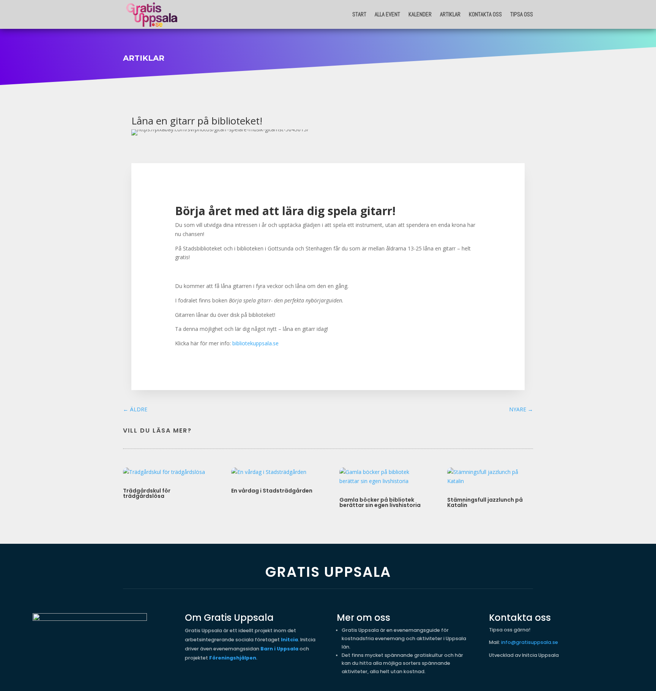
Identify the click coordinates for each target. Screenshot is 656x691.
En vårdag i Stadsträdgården (271, 490)
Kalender (420, 14)
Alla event (387, 14)
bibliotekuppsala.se (255, 343)
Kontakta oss (485, 14)
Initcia (289, 639)
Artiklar (450, 14)
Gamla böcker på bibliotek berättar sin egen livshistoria (380, 502)
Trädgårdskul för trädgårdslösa (146, 493)
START (359, 14)
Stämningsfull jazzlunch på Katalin (485, 502)
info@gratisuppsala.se (529, 642)
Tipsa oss (521, 14)
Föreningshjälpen (232, 658)
